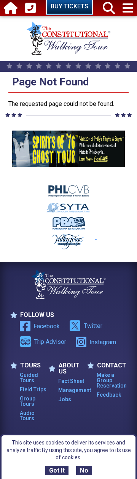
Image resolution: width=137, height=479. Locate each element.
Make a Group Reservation (111, 380)
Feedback (109, 394)
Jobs (64, 399)
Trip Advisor (50, 341)
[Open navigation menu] (128, 8)
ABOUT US (69, 368)
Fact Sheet (71, 381)
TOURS (30, 365)
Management (72, 390)
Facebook (46, 326)
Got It (57, 470)
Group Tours (27, 401)
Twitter (93, 325)
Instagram (102, 342)
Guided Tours (29, 377)
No (84, 470)
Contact (111, 365)
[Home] (10, 8)
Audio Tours (27, 415)
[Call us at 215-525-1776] (30, 8)
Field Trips (33, 389)
